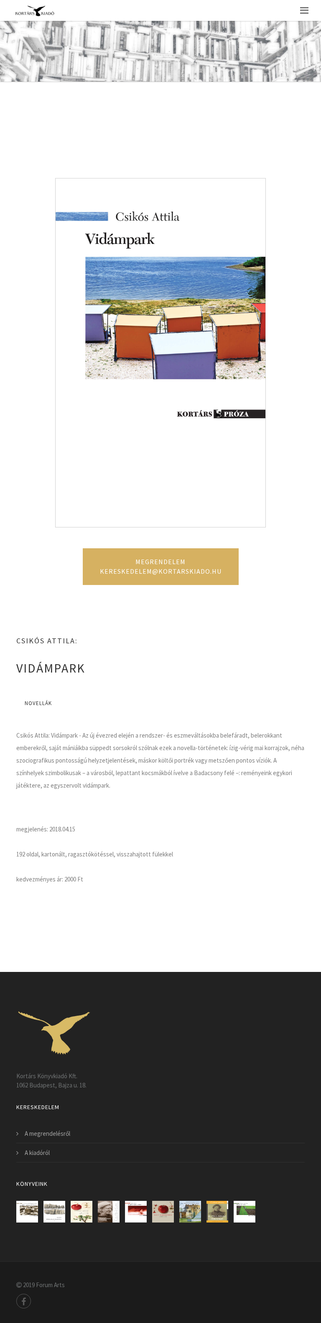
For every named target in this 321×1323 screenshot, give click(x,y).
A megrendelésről (47, 1133)
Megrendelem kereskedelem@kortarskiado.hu (161, 566)
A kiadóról (37, 1153)
